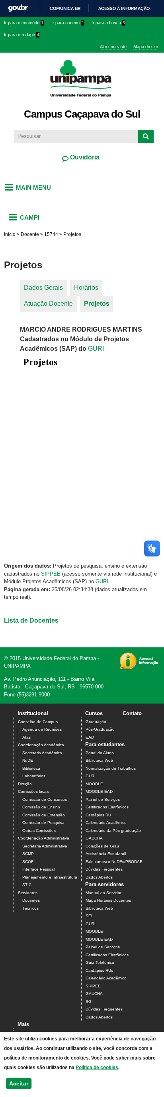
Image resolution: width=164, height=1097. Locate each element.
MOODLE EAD (99, 791)
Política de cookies (97, 1067)
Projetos (96, 303)
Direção (25, 784)
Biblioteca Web (99, 760)
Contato (132, 713)
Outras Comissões (39, 830)
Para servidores (104, 884)
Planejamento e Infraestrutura (49, 877)
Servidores (27, 893)
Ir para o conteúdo (23, 22)
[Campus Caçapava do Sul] (82, 101)
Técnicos (30, 908)
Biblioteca (31, 768)
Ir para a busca (108, 22)
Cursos (94, 713)
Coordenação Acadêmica (41, 745)
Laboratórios (33, 776)
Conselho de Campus (38, 722)
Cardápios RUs (99, 970)
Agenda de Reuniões (42, 729)
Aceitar (18, 1083)
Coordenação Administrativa (43, 838)
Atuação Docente (48, 303)
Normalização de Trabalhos (111, 768)
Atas (26, 737)
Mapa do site (145, 46)
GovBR (18, 8)
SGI (89, 1001)
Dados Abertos (99, 877)
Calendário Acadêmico (106, 822)
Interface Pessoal (38, 869)
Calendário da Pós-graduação (113, 830)
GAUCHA (94, 838)
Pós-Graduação (100, 729)
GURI (96, 348)
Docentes (31, 900)
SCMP (28, 853)
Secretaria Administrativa (44, 846)
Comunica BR (65, 8)
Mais (23, 1024)
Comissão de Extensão (43, 815)
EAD (90, 737)
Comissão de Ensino (41, 807)
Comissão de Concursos (44, 799)
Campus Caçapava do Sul (82, 114)
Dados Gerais (43, 287)
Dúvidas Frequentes (104, 869)
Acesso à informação (124, 8)
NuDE (27, 760)
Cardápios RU (98, 815)
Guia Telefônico (100, 962)
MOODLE (94, 784)
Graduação (96, 722)
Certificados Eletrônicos (107, 807)
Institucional (33, 713)
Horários (86, 287)
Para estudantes (105, 744)
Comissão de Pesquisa (43, 822)
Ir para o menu (67, 22)
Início (10, 234)
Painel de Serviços (103, 799)
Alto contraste (113, 46)
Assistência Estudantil (106, 853)
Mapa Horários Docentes (108, 900)
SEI (89, 916)
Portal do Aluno (100, 753)
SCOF (27, 861)
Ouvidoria (84, 157)
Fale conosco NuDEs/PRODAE (114, 861)
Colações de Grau (102, 846)
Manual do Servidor (103, 893)
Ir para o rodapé (21, 34)
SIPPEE (51, 574)
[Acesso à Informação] (138, 667)
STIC (26, 885)
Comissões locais (33, 791)
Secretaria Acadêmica (42, 753)
